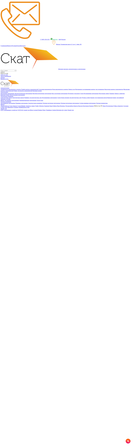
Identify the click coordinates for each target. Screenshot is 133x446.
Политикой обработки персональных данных (54, 254)
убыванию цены (6, 166)
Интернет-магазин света (10, 144)
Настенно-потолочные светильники (42, 93)
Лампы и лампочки (120, 93)
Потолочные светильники (7, 93)
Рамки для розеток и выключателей (23, 90)
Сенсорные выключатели (45, 89)
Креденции (86, 106)
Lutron (65, 110)
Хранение (46, 106)
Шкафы (23, 106)
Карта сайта (64, 236)
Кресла (7, 106)
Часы (6, 107)
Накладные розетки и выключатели (113, 89)
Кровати (91, 106)
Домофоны (49, 110)
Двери (104, 106)
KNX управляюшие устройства (9, 110)
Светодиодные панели (18, 97)
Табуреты (41, 106)
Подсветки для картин (74, 93)
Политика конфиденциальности (33, 236)
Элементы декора (30, 106)
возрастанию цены (6, 164)
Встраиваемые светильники (91, 93)
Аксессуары (40, 100)
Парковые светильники (22, 103)
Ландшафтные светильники (8, 103)
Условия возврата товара (54, 236)
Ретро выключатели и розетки (60, 89)
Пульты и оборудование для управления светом (94, 97)
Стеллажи (125, 106)
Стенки (3, 107)
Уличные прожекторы (102, 103)
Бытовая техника (37, 90)
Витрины (62, 106)
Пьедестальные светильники (17, 95)
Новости (9, 45)
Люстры (17, 93)
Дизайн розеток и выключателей (29, 89)
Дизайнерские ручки (23, 107)
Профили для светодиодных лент (33, 97)
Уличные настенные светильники (51, 103)
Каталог (6, 147)
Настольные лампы (104, 93)
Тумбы (37, 106)
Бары (51, 106)
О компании (4, 45)
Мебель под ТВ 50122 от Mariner (9, 192)
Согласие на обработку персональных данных (30, 249)
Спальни (16, 107)
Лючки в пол (71, 89)
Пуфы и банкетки (118, 106)
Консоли (80, 106)
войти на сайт (4, 74)
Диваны (3, 106)
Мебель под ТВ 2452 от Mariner (9, 176)
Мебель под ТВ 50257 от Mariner (9, 186)
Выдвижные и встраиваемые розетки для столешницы (89, 89)
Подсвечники (109, 106)
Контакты (22, 45)
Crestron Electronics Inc (58, 110)
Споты (82, 93)
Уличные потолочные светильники (70, 103)
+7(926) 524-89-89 (7, 215)
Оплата (18, 45)
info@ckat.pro (62, 39)
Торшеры (111, 93)
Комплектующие (5, 95)
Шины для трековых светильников (10, 100)
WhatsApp (55, 39)
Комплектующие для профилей (115, 97)
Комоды (76, 106)
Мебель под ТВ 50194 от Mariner (9, 181)
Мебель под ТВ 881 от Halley (8, 204)
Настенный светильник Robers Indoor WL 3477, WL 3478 (15, 198)
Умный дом (71, 110)
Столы (11, 106)
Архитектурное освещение (35, 103)
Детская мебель (69, 106)
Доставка (14, 45)
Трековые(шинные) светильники (27, 100)
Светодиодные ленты (6, 97)
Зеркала (15, 106)
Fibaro (44, 110)
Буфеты (55, 106)
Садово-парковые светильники (87, 103)
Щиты (31, 110)
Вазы (58, 106)
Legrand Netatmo (38, 110)
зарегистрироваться (6, 76)
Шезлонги (10, 107)
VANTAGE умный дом (23, 110)
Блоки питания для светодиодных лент (71, 97)
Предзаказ (3, 178)
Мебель (6, 150)
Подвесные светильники (25, 93)
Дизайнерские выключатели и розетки (11, 89)
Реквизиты (45, 236)
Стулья (19, 106)
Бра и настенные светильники (60, 93)
